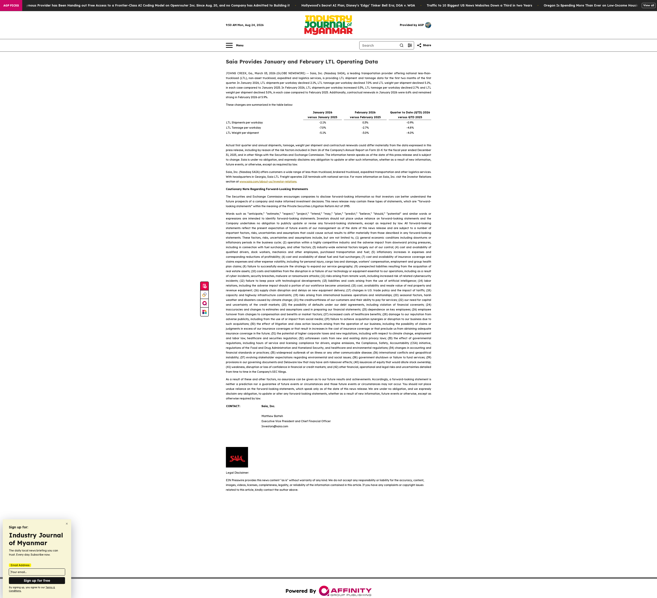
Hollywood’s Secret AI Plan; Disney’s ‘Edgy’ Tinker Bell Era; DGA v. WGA (358, 5)
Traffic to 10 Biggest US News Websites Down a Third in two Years (479, 5)
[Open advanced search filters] (410, 45)
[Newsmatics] (204, 312)
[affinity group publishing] (204, 303)
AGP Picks (11, 5)
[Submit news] (204, 286)
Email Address (20, 565)
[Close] (66, 523)
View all (648, 5)
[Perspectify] (204, 294)
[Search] (401, 45)
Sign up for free (37, 580)
